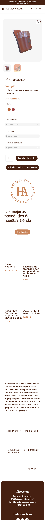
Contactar (22, 232)
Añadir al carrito (26, 158)
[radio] (9, 109)
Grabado (10, 131)
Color (9, 104)
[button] (38, 22)
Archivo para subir (14, 143)
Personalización (13, 119)
